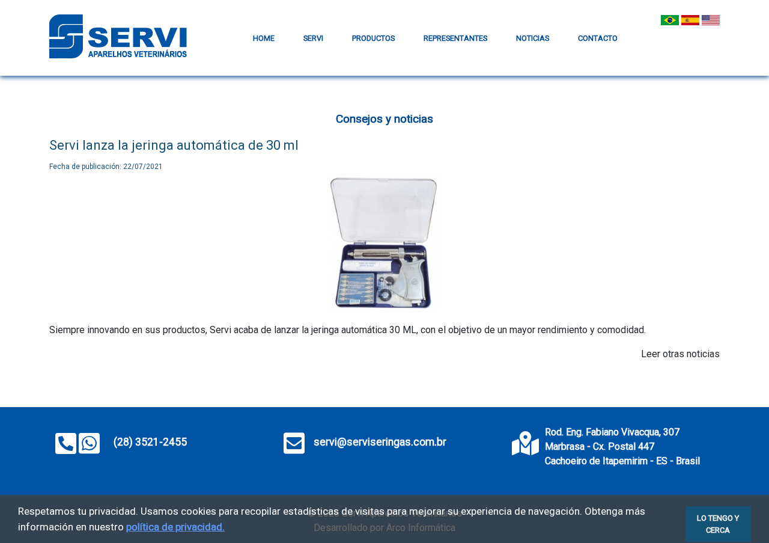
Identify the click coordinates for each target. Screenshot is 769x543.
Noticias (532, 38)
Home (264, 38)
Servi (313, 38)
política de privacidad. (175, 527)
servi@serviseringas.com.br (380, 442)
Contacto (598, 38)
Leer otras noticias (680, 354)
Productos (373, 38)
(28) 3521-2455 (149, 442)
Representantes (455, 38)
